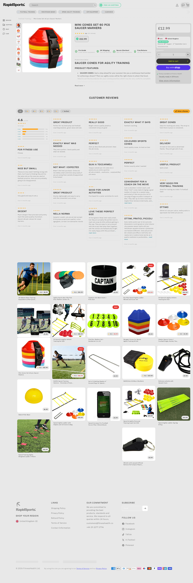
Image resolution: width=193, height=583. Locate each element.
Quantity (160, 50)
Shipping (160, 35)
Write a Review (182, 111)
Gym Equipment (92, 12)
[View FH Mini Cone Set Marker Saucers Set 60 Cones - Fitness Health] (18, 25)
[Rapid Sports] (14, 5)
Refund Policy (57, 518)
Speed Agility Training (71, 12)
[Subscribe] (145, 508)
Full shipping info (163, 46)
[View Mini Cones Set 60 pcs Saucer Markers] (18, 42)
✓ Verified (65, 111)
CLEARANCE (109, 12)
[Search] (95, 5)
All (20, 111)
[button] (187, 5)
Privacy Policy (57, 513)
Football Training (25, 19)
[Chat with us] (183, 5)
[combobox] (63, 5)
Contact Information (60, 528)
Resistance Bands (48, 12)
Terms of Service (59, 523)
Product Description (81, 59)
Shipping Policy (58, 508)
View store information (169, 80)
